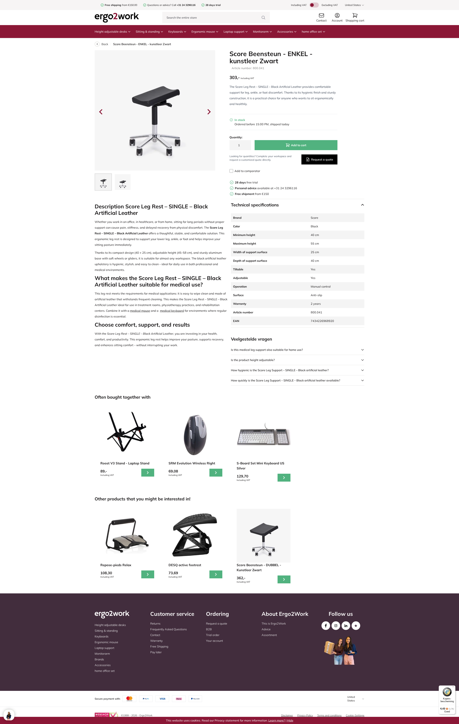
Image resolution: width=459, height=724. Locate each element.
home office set (312, 31)
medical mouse (140, 310)
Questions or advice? (159, 5)
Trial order (212, 635)
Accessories (285, 31)
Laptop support (234, 31)
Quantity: (236, 137)
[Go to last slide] (101, 111)
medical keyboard (172, 310)
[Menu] (453, 687)
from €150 (252, 194)
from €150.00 (121, 5)
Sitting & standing (148, 31)
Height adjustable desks (111, 31)
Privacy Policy (305, 715)
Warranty (156, 640)
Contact (155, 635)
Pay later (156, 652)
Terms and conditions (329, 715)
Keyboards (175, 31)
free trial (246, 182)
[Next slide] (208, 111)
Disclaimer (287, 715)
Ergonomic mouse (203, 31)
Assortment (269, 635)
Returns (155, 623)
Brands (99, 659)
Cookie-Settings (355, 715)
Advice (266, 629)
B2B (209, 629)
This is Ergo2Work (274, 623)
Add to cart (298, 145)
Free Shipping (159, 646)
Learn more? (276, 720)
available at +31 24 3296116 (266, 188)
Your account (214, 640)
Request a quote (322, 159)
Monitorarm (261, 31)
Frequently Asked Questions (168, 629)
